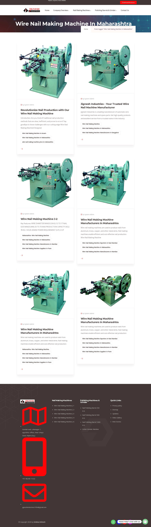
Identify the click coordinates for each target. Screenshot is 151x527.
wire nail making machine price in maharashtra (37, 142)
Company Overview (60, 10)
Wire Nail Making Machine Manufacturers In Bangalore (100, 133)
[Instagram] (130, 522)
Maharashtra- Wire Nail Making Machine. (35, 349)
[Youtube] (124, 522)
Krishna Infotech (39, 522)
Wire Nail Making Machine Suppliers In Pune (36, 248)
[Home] (27, 401)
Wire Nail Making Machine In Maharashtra (36, 138)
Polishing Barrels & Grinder (105, 10)
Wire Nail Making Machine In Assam (34, 133)
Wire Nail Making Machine (91, 124)
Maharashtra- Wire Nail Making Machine (35, 235)
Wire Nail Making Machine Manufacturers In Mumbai (39, 244)
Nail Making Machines (81, 10)
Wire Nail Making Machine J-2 (39, 218)
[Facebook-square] (119, 522)
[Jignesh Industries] (31, 10)
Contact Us (125, 10)
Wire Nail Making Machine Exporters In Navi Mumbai (99, 243)
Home (47, 10)
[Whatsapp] (113, 522)
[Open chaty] (145, 522)
